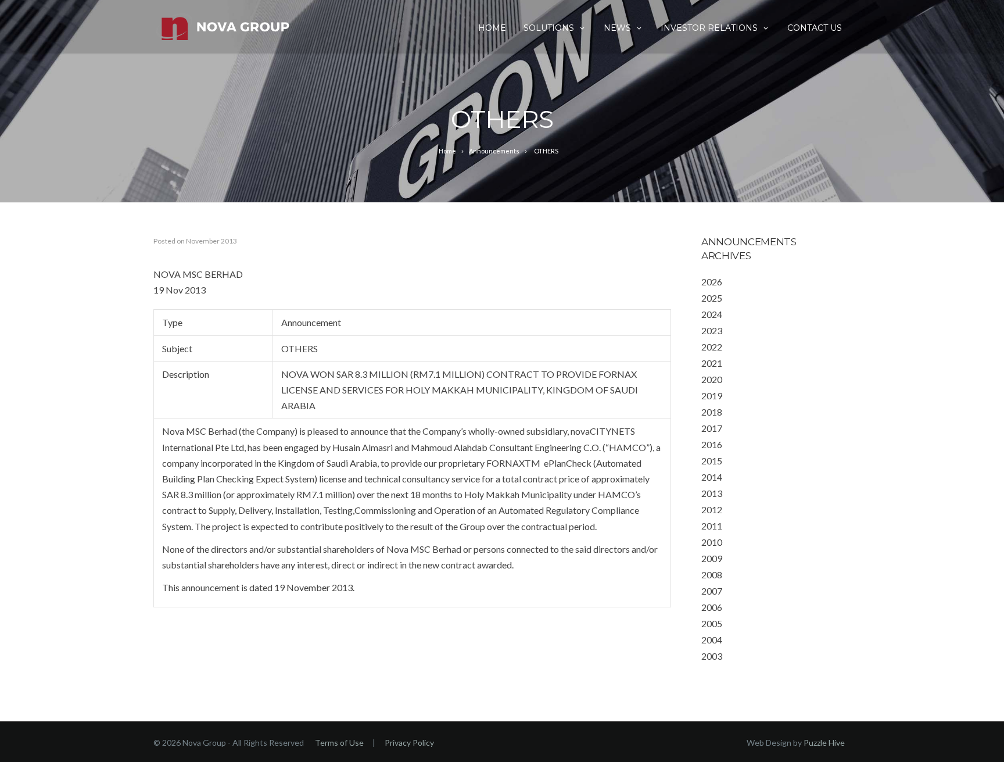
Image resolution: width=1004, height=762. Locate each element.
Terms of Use (339, 742)
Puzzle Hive (824, 742)
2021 (711, 363)
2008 (711, 574)
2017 (711, 428)
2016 (711, 444)
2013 (711, 493)
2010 (711, 542)
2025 (711, 297)
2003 (711, 655)
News (617, 28)
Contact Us (814, 28)
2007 (711, 590)
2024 (711, 314)
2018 (711, 411)
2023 (711, 330)
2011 (711, 525)
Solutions (548, 28)
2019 (711, 395)
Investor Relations (709, 28)
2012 (711, 509)
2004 (711, 639)
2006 (711, 607)
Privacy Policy (409, 742)
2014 (711, 476)
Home (492, 28)
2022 (711, 346)
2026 (711, 281)
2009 (711, 558)
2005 (711, 623)
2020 (711, 379)
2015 (711, 460)
